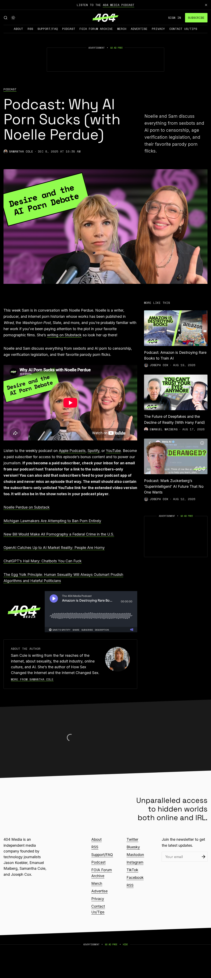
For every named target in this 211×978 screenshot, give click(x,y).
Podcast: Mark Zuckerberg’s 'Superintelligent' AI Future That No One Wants (174, 486)
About (18, 29)
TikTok (132, 870)
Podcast (68, 29)
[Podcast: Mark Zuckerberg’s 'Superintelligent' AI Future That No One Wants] (175, 456)
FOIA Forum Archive (96, 29)
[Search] (6, 18)
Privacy (158, 29)
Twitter (132, 839)
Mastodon (135, 854)
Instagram (135, 862)
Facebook (135, 877)
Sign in (174, 17)
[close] (206, 5)
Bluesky (133, 847)
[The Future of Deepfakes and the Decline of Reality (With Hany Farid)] (175, 392)
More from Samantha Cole (32, 679)
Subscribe (196, 17)
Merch (122, 29)
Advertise (139, 29)
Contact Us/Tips (183, 29)
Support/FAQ (48, 29)
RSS (30, 29)
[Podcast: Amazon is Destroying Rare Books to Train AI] (175, 328)
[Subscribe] (203, 857)
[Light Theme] (13, 18)
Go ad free (116, 47)
